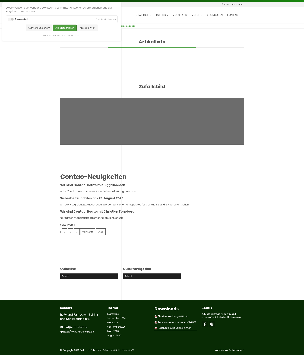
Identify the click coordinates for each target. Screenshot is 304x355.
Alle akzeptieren (64, 27)
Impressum (59, 35)
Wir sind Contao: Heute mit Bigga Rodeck (92, 185)
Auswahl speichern (39, 27)
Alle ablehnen (87, 27)
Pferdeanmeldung (173, 316)
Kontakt (47, 35)
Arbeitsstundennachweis (177, 322)
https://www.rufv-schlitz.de (78, 331)
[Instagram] (212, 324)
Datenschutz (73, 35)
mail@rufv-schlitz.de (76, 327)
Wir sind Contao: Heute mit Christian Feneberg (97, 211)
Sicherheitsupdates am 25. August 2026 (91, 198)
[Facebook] (205, 324)
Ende (101, 231)
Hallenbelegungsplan (174, 327)
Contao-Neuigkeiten (93, 176)
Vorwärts (87, 231)
